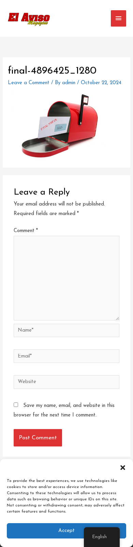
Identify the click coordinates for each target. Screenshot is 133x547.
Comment (26, 230)
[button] (122, 467)
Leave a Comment (28, 83)
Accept (66, 530)
